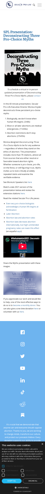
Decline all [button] (33, 481)
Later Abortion (12, 213)
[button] (22, 488)
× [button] (42, 444)
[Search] (32, 5)
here (30, 182)
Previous (8, 282)
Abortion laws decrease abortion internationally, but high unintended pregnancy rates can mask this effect (22, 224)
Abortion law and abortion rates (20, 217)
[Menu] (38, 5)
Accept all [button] (11, 481)
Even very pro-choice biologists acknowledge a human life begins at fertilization (22, 206)
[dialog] (22, 467)
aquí (19, 231)
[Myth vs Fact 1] (39, 294)
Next (36, 282)
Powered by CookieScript (22, 491)
